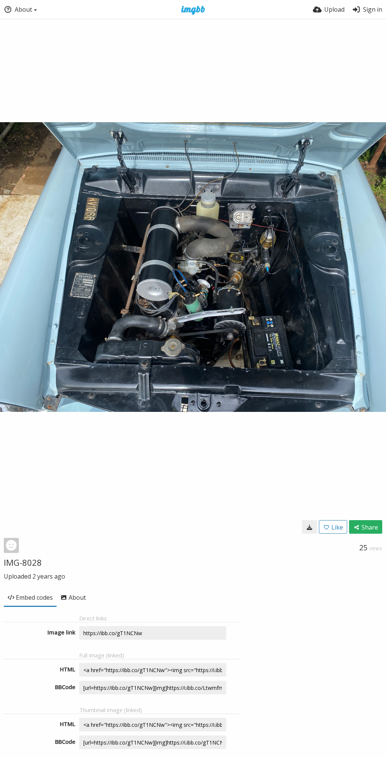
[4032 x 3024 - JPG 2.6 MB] (309, 527)
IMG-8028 (23, 562)
